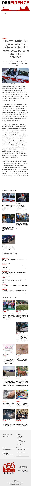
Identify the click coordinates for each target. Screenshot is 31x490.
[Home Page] (15, 5)
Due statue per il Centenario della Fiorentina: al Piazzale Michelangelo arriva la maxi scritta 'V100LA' (9, 382)
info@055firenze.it (6, 450)
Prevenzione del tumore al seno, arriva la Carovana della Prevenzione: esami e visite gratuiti (9, 360)
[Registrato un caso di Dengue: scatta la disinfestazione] (22, 349)
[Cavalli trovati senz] (22, 371)
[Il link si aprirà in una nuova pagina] (25, 470)
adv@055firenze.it (6, 453)
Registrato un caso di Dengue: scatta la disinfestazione (22, 359)
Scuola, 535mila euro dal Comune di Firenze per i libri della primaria (22, 405)
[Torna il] (9, 305)
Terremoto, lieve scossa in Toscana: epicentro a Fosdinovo (15, 266)
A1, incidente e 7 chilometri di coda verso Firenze (15, 285)
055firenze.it (15, 480)
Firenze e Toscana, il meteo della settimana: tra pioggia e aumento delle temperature (15, 279)
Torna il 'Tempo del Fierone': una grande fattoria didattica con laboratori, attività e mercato (9, 316)
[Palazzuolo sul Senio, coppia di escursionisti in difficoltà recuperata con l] (22, 305)
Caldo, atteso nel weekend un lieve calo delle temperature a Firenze (9, 424)
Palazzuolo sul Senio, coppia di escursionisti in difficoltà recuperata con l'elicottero (22, 315)
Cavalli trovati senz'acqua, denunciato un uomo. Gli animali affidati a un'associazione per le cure (22, 383)
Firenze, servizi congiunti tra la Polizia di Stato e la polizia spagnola (22, 424)
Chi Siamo (19, 455)
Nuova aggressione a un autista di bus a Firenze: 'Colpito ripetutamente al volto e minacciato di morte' (22, 338)
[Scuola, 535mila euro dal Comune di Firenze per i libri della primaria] (22, 394)
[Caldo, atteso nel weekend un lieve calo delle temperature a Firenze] (9, 414)
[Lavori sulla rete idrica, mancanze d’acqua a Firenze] (9, 394)
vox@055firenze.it (6, 456)
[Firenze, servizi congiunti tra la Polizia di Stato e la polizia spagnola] (22, 414)
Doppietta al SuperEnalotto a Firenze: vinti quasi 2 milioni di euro (15, 273)
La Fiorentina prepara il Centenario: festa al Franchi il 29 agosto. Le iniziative (14, 291)
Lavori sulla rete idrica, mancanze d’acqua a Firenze (9, 405)
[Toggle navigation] (5, 13)
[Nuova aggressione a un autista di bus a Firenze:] (22, 327)
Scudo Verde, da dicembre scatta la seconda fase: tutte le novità (14, 260)
